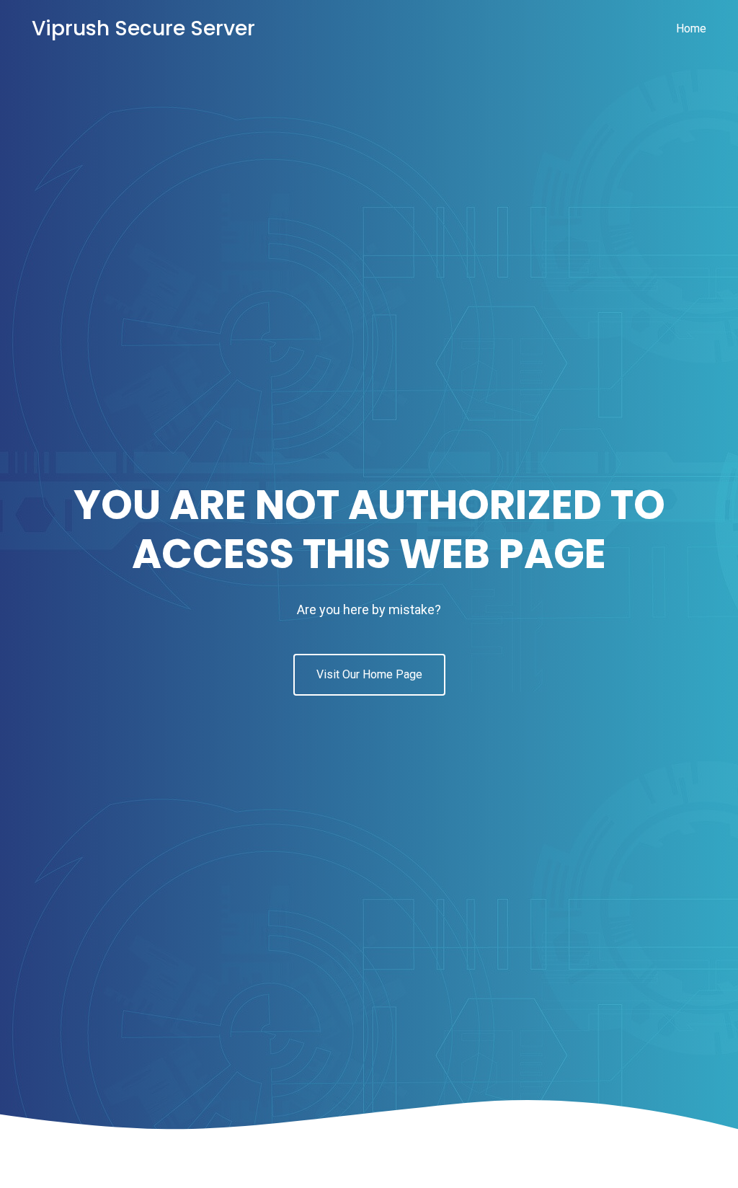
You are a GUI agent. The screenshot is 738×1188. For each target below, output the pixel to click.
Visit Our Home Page (369, 674)
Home (691, 28)
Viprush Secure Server (143, 28)
